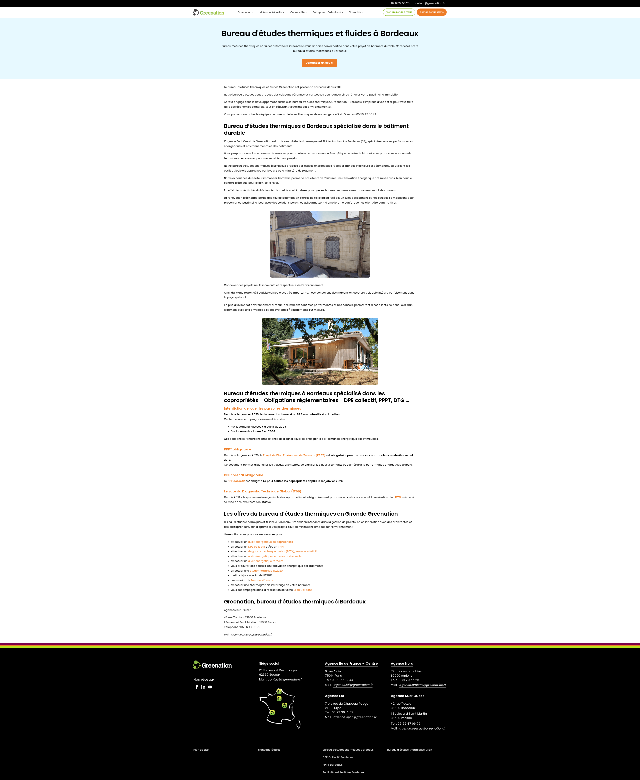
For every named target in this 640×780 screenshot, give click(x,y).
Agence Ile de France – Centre (351, 663)
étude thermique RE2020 (266, 571)
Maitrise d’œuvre (262, 580)
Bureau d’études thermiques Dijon (409, 750)
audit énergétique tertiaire (266, 561)
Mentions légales (269, 750)
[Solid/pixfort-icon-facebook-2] (196, 687)
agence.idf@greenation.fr (352, 685)
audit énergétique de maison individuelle (275, 556)
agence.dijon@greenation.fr (354, 717)
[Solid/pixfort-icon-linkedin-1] (203, 687)
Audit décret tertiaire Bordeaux (343, 772)
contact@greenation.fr (429, 3)
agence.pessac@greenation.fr (422, 728)
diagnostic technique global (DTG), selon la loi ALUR (282, 551)
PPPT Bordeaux (332, 765)
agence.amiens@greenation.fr (422, 685)
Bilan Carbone (303, 590)
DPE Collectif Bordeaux (337, 757)
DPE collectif (256, 547)
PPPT (281, 547)
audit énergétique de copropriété (270, 542)
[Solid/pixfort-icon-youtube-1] (210, 687)
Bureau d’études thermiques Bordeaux (348, 750)
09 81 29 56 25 (400, 3)
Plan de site (201, 750)
